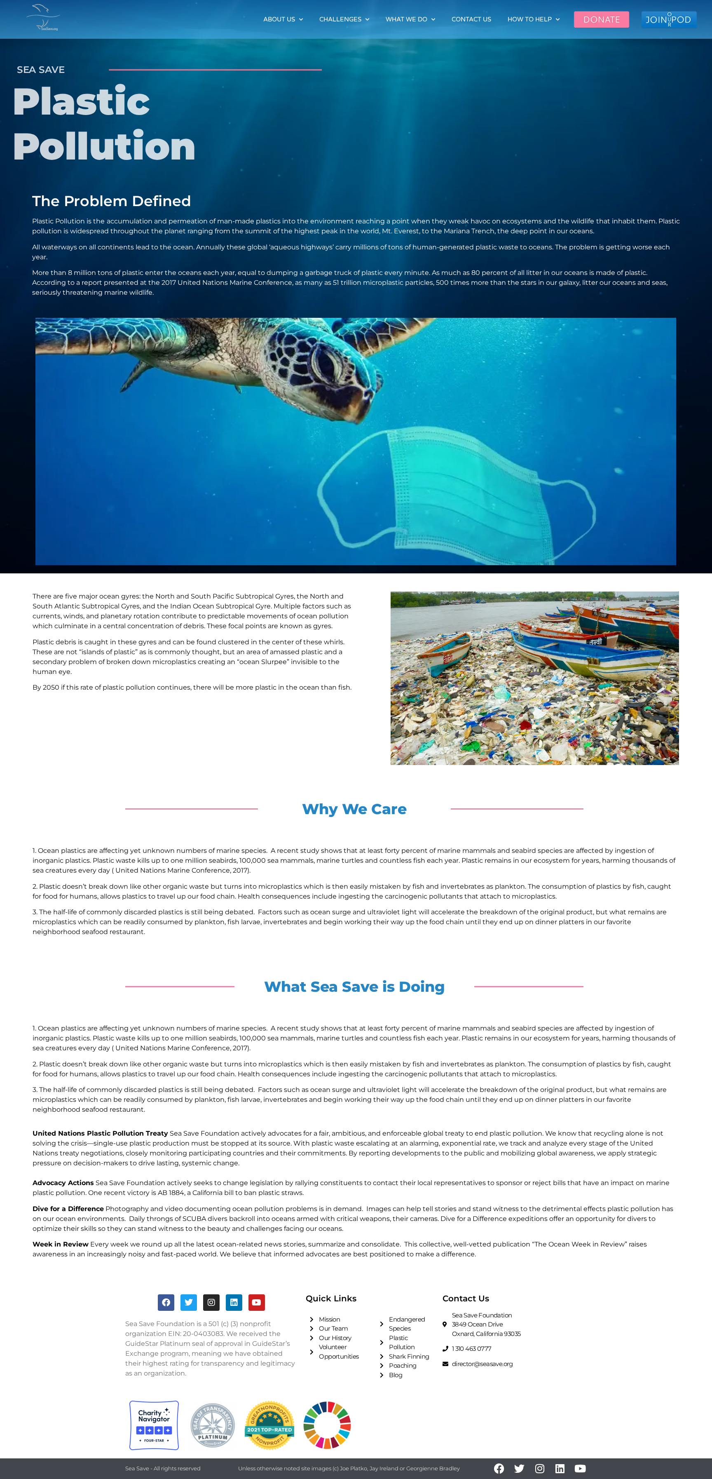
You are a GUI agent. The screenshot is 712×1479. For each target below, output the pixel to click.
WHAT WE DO (406, 19)
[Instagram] (211, 1302)
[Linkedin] (234, 1302)
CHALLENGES (340, 19)
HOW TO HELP (530, 19)
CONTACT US (471, 19)
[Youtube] (256, 1302)
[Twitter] (188, 1302)
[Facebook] (166, 1302)
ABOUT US (279, 19)
